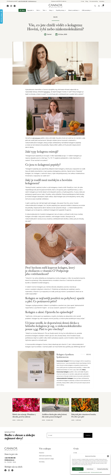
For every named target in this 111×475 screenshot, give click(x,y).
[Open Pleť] (39, 10)
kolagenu (47, 92)
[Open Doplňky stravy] (65, 10)
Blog (86, 1)
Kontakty (101, 1)
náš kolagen (36, 138)
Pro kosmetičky (94, 1)
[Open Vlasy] (53, 10)
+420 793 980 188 (22, 1)
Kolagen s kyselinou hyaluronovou (65, 355)
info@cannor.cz (32, 1)
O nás (82, 1)
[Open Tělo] (46, 10)
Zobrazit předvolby (102, 469)
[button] (108, 456)
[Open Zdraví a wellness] (78, 10)
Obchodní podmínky (45, 455)
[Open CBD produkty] (90, 10)
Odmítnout (90, 469)
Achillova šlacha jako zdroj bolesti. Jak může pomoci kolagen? (54, 415)
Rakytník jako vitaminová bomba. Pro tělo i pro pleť (83, 415)
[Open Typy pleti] (33, 10)
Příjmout (77, 469)
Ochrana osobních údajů (84, 472)
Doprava (41, 452)
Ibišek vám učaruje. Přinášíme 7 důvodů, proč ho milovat (24, 415)
